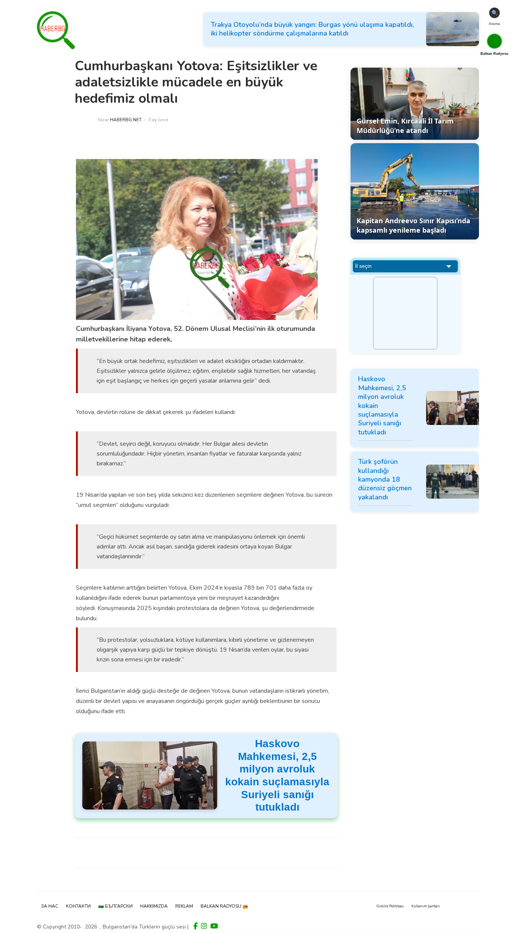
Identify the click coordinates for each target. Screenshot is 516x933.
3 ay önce (158, 120)
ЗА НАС (49, 906)
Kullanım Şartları (425, 906)
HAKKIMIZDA (154, 906)
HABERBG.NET (126, 120)
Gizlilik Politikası (390, 906)
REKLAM (184, 906)
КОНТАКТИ (78, 906)
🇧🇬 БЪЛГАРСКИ (115, 906)
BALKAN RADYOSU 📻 (224, 906)
